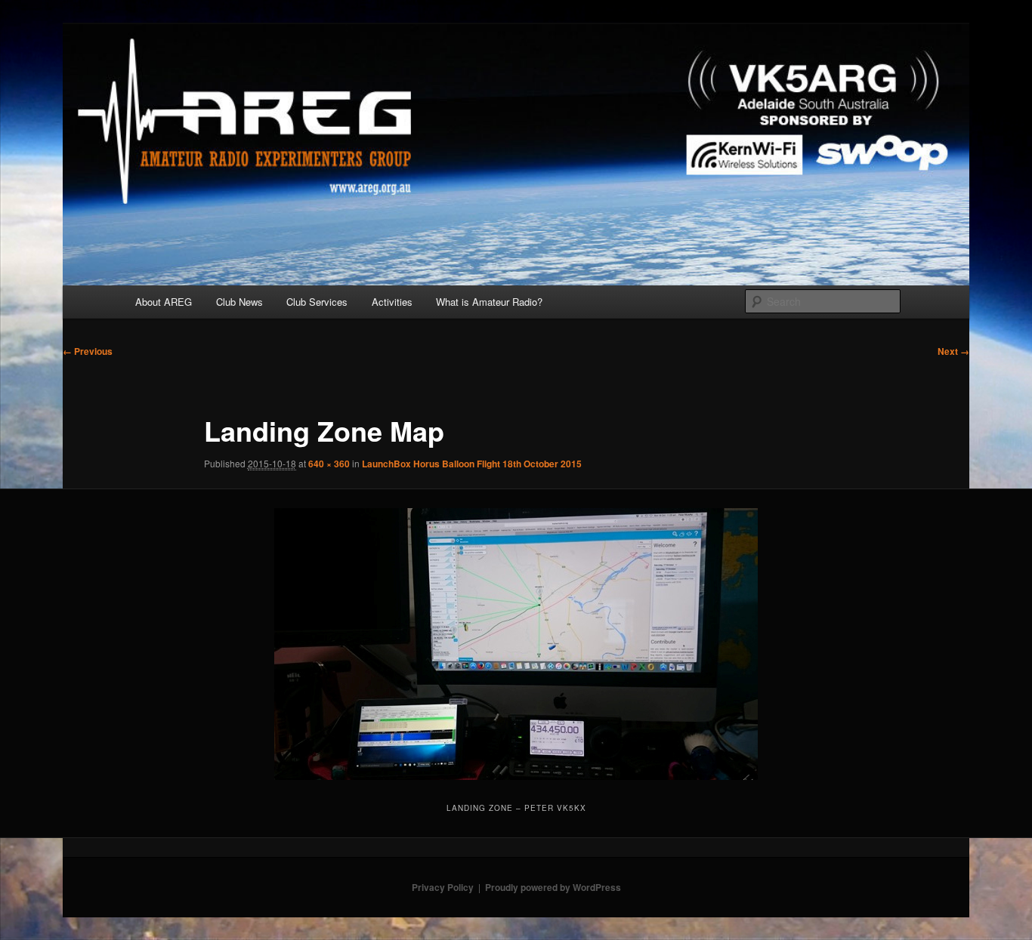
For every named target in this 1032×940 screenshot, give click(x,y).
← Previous (88, 351)
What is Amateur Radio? (489, 301)
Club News (239, 301)
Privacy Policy (443, 887)
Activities (392, 301)
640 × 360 (329, 463)
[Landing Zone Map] (516, 644)
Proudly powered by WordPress (553, 887)
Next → (953, 351)
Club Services (317, 301)
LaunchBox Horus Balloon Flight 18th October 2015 (472, 463)
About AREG (163, 301)
